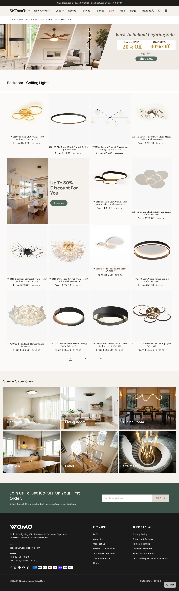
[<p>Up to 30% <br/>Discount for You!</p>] (27, 191)
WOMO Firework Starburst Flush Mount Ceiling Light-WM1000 (27, 280)
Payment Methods (142, 548)
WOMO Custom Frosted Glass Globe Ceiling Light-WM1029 (110, 148)
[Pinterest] (19, 567)
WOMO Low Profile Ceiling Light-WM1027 (110, 270)
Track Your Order (102, 558)
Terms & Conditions (143, 553)
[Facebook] (11, 567)
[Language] (166, 11)
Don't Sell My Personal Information (151, 558)
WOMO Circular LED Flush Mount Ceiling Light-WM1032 (27, 138)
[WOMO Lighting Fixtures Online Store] (21, 527)
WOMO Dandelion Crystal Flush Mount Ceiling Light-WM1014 (68, 280)
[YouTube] (23, 567)
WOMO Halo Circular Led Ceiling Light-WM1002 (152, 345)
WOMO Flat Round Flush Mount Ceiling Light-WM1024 (68, 148)
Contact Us (99, 543)
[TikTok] (28, 567)
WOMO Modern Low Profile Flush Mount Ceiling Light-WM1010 (110, 203)
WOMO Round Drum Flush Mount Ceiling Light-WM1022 (110, 345)
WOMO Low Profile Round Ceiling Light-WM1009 (152, 280)
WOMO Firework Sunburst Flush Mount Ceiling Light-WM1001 (152, 138)
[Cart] (159, 11)
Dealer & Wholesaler (104, 548)
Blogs (96, 563)
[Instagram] (15, 567)
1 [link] (70, 358)
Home (13, 19)
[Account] (152, 11)
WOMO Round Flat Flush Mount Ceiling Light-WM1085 (152, 213)
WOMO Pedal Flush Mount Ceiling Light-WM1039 (27, 345)
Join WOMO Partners (104, 553)
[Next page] (109, 358)
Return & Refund (141, 543)
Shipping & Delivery (143, 539)
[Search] (146, 11)
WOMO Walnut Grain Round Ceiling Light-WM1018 (69, 345)
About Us (98, 539)
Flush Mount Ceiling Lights (31, 19)
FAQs (95, 534)
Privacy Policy (140, 534)
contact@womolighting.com (25, 547)
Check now (59, 203)
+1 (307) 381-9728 (19, 557)
